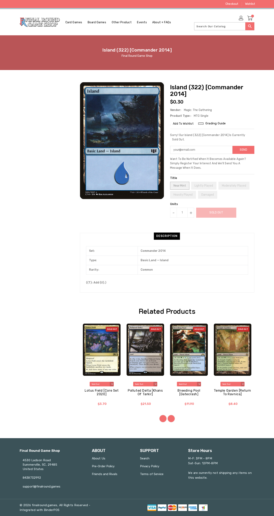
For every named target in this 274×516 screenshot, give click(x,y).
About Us (98, 458)
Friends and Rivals (104, 474)
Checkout (231, 4)
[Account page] (241, 18)
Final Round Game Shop (137, 56)
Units (174, 204)
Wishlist (250, 4)
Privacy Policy (149, 466)
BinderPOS (52, 510)
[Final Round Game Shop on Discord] (37, 4)
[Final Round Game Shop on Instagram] (29, 4)
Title (173, 178)
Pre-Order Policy (103, 466)
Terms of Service (152, 474)
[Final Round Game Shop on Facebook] (14, 4)
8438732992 (32, 477)
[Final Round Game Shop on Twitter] (22, 4)
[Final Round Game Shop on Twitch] (45, 4)
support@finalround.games (41, 486)
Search (145, 458)
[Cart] (250, 18)
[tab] (167, 236)
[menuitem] (74, 22)
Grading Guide (215, 123)
